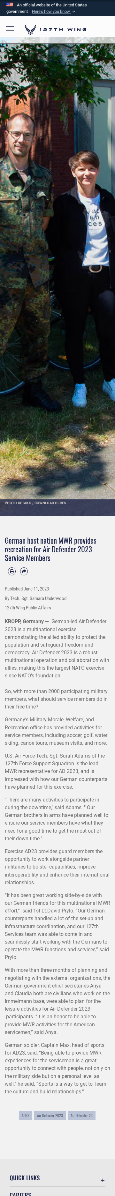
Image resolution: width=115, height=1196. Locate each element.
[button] (54, 11)
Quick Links (25, 1177)
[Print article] (12, 571)
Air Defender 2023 (50, 1115)
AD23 (25, 1115)
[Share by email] (24, 571)
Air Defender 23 (82, 1115)
